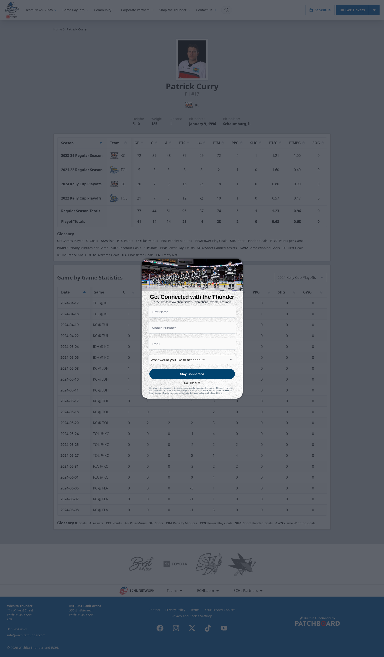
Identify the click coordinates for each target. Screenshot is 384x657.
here (219, 392)
